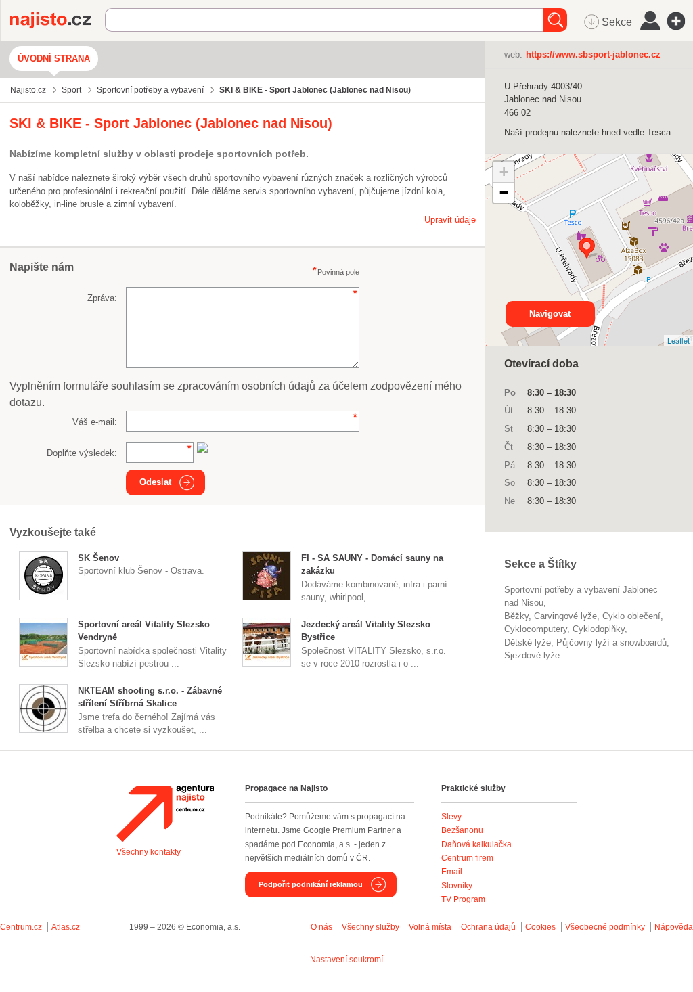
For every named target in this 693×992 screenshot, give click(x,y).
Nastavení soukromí (346, 959)
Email (451, 871)
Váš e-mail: (94, 422)
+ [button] (503, 171)
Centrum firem (467, 858)
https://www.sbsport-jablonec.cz (593, 54)
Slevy (451, 816)
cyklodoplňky (599, 629)
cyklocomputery (535, 629)
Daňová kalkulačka (476, 844)
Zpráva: (102, 298)
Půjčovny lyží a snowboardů (611, 642)
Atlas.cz (65, 927)
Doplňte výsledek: (82, 453)
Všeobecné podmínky (605, 927)
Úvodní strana (54, 58)
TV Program (463, 899)
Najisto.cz (57, 20)
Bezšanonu (462, 830)
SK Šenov (98, 558)
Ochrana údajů (488, 927)
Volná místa (430, 927)
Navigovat (550, 314)
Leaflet (678, 340)
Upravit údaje (450, 220)
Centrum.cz (21, 927)
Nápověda (673, 927)
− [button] (503, 192)
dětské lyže (527, 642)
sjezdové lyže (532, 655)
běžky (516, 616)
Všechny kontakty (148, 852)
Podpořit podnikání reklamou (311, 884)
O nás (321, 927)
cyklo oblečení (631, 616)
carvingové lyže (565, 616)
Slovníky (456, 885)
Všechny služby (371, 927)
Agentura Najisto (165, 813)
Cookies (540, 927)
